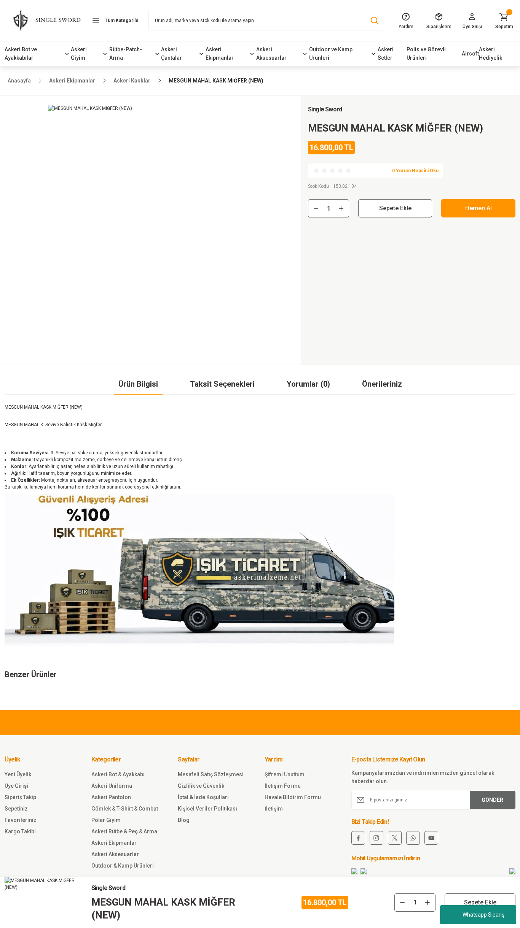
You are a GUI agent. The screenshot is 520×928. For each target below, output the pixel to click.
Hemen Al (478, 208)
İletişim (274, 809)
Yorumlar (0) (308, 384)
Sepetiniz (16, 809)
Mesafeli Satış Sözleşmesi (211, 774)
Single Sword (325, 109)
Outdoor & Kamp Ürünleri (122, 866)
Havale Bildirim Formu (293, 797)
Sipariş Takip (20, 797)
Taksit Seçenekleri (222, 384)
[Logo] (43, 21)
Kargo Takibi (20, 831)
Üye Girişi (16, 786)
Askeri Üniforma (111, 786)
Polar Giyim (106, 820)
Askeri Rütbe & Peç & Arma (124, 831)
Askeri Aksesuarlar (115, 854)
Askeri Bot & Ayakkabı (118, 774)
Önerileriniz (382, 384)
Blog (184, 820)
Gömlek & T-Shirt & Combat (124, 809)
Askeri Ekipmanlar (114, 843)
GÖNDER (492, 800)
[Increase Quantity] (341, 208)
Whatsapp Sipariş (483, 915)
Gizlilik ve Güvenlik (201, 786)
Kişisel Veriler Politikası (207, 809)
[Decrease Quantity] (316, 208)
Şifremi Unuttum (285, 774)
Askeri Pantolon (111, 797)
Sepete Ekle (395, 208)
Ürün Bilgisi (138, 384)
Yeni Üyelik (18, 774)
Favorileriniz (21, 820)
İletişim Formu (283, 786)
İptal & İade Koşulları (203, 797)
